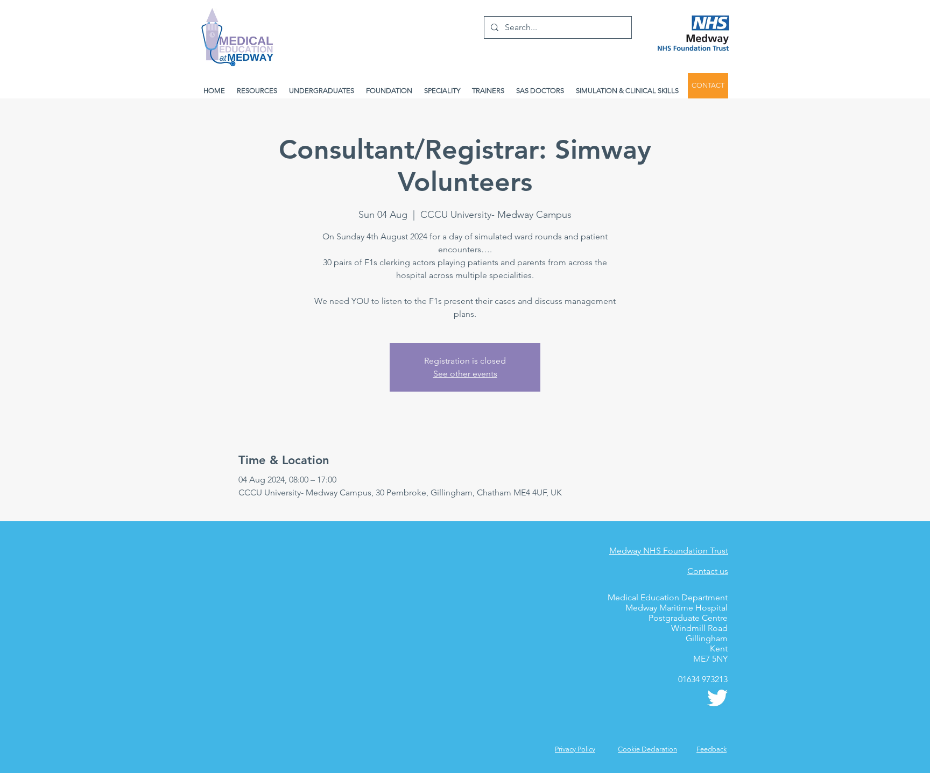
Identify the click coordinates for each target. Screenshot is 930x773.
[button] (711, 749)
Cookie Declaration (647, 749)
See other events (465, 373)
